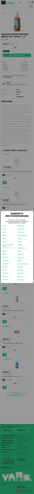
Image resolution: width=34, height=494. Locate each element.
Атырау (4, 251)
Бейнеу (4, 254)
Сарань (20, 238)
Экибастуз (21, 279)
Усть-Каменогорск (23, 264)
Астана (4, 241)
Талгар (20, 245)
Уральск (20, 260)
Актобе (4, 235)
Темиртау (20, 254)
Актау (4, 232)
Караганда (5, 263)
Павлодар (21, 232)
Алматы (4, 238)
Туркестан (21, 257)
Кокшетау (5, 273)
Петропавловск (22, 235)
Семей (20, 241)
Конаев (4, 276)
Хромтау (20, 267)
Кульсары (21, 226)
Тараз (19, 251)
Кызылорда (21, 229)
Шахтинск (21, 270)
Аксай (4, 229)
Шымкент (21, 273)
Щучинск (20, 276)
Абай (3, 226)
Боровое (5, 257)
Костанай (5, 279)
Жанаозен (5, 260)
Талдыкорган (22, 248)
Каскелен (5, 266)
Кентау (4, 270)
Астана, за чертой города (7, 245)
